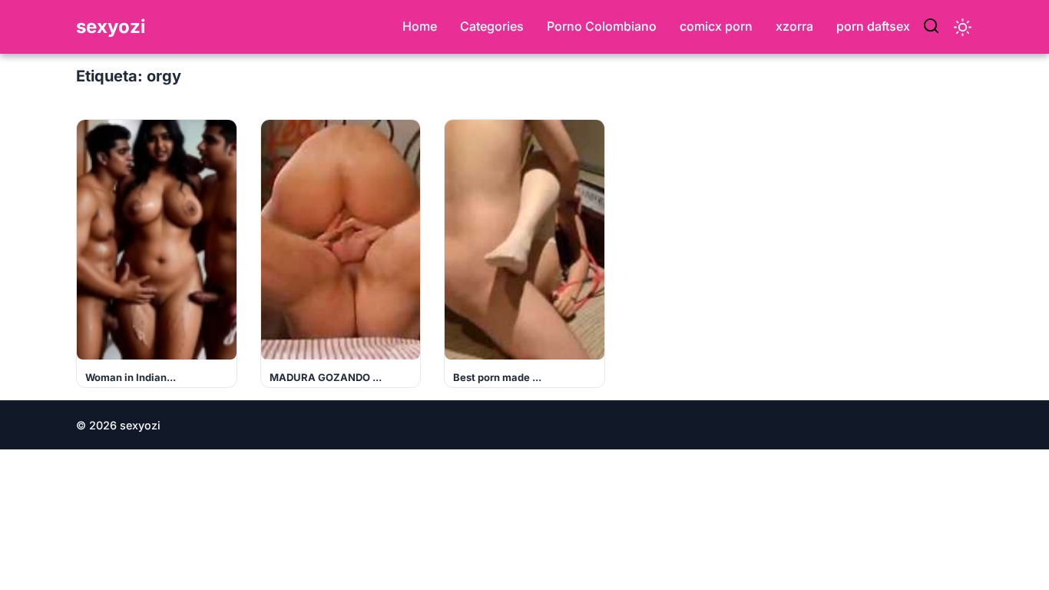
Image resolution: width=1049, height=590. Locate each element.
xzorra (794, 26)
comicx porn (716, 26)
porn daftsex (873, 26)
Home (419, 26)
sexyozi (111, 26)
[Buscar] (931, 27)
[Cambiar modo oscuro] (962, 27)
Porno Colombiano (602, 26)
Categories (492, 26)
